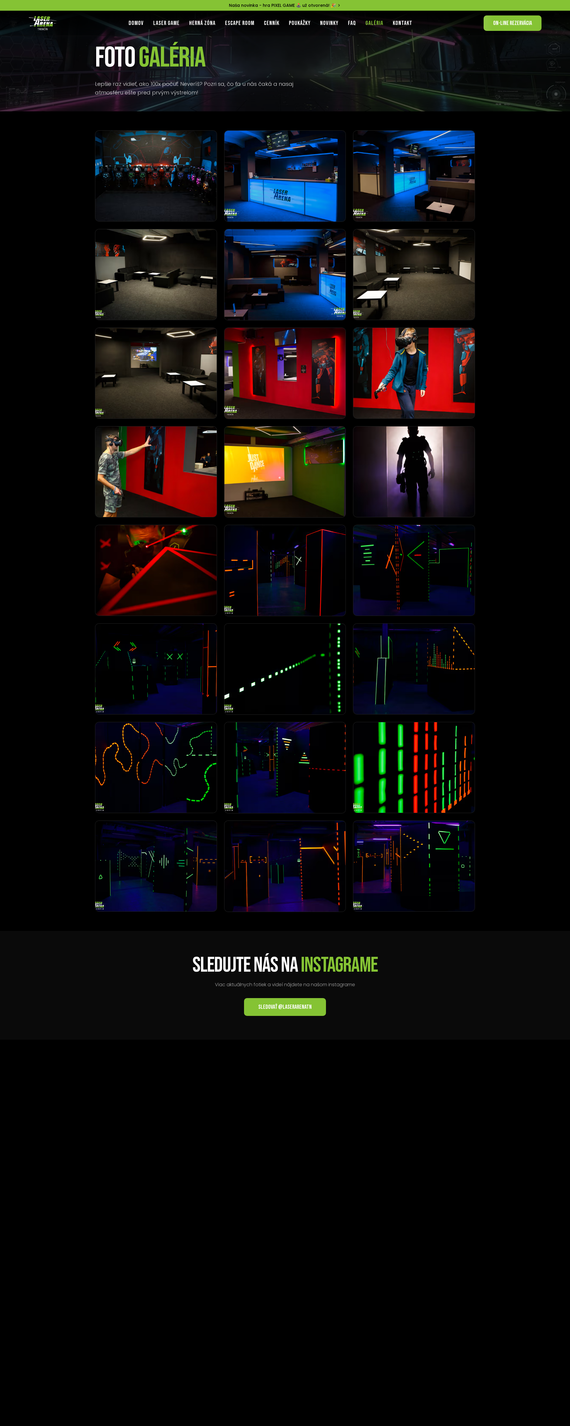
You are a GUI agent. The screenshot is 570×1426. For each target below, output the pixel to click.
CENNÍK (271, 23)
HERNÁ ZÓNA (202, 23)
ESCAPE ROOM (239, 23)
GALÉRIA (374, 23)
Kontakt (402, 23)
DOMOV (136, 23)
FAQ (352, 23)
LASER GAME (166, 23)
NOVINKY (329, 23)
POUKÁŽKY (300, 23)
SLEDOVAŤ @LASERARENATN (285, 1007)
